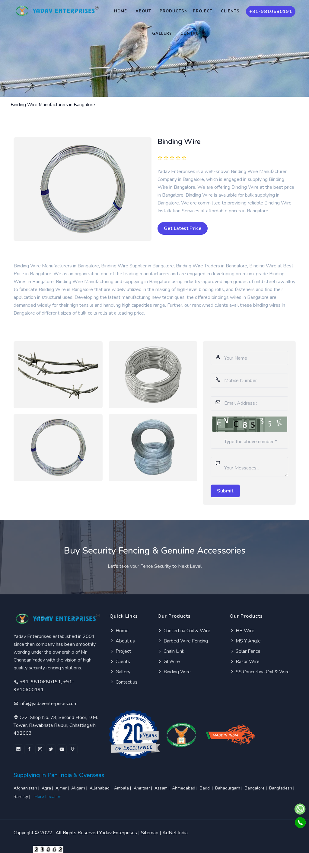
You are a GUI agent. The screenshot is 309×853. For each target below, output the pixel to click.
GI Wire (171, 661)
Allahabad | (101, 788)
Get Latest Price (182, 228)
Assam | (162, 788)
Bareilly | (22, 796)
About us (124, 641)
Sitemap (149, 832)
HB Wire (244, 630)
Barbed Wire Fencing (185, 641)
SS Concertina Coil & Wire (262, 671)
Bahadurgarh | (229, 788)
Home (120, 11)
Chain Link (173, 651)
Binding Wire (176, 671)
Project (202, 11)
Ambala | (123, 788)
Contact (191, 33)
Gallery (162, 33)
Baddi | (207, 788)
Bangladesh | (282, 788)
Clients (230, 11)
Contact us (126, 682)
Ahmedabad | (185, 788)
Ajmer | (63, 788)
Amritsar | (143, 788)
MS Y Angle (247, 641)
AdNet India (175, 832)
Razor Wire (247, 661)
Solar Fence (247, 651)
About (143, 11)
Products (172, 11)
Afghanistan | (27, 788)
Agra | (48, 788)
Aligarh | (79, 788)
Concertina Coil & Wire (186, 630)
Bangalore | (256, 788)
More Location (47, 796)
